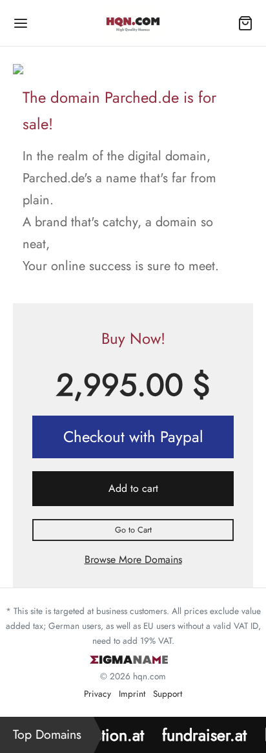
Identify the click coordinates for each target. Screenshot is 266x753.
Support (167, 693)
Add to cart (133, 488)
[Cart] (245, 23)
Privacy (97, 693)
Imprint (132, 693)
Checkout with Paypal (133, 436)
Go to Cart (133, 530)
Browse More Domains (133, 559)
